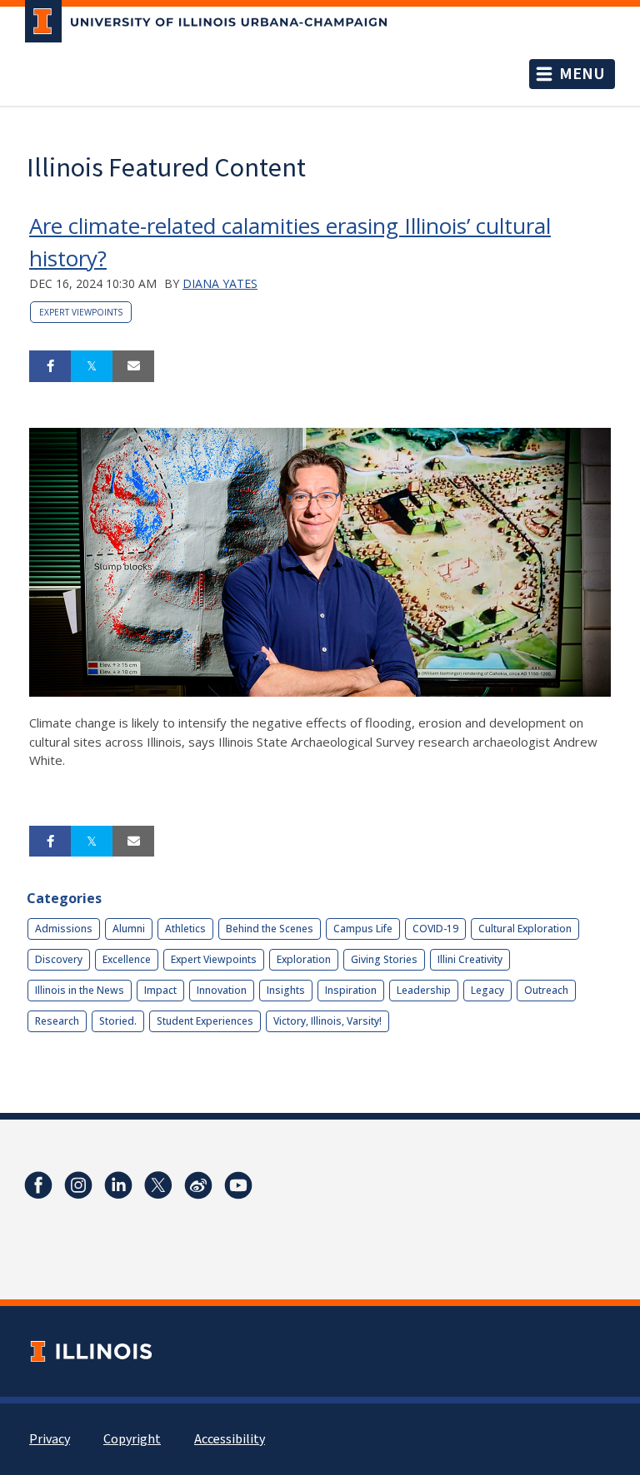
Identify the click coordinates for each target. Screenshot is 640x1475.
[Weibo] (198, 1185)
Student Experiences (205, 1021)
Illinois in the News (79, 990)
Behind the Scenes (269, 928)
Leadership (424, 990)
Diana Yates (220, 283)
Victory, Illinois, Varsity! (327, 1021)
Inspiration (351, 990)
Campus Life (362, 928)
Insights (286, 990)
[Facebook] (38, 1185)
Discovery (58, 959)
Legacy (487, 990)
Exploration (304, 959)
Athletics (185, 928)
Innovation (222, 990)
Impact (160, 990)
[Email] (133, 366)
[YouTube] (238, 1185)
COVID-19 (435, 928)
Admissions (63, 928)
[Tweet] (91, 366)
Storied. (118, 1021)
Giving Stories (384, 959)
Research (57, 1021)
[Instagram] (78, 1185)
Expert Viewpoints (80, 312)
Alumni (128, 928)
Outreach (546, 990)
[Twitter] (158, 1185)
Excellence (126, 959)
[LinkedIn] (118, 1185)
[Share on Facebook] (50, 366)
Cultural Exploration (525, 928)
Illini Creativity (470, 959)
